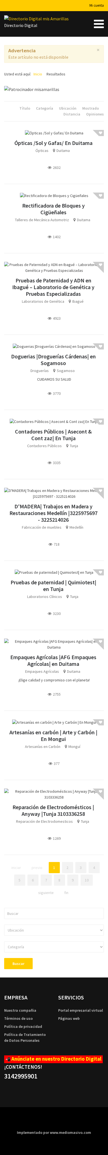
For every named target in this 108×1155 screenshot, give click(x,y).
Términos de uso (18, 1018)
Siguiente (46, 892)
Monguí (74, 746)
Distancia (72, 114)
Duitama (63, 150)
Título (25, 108)
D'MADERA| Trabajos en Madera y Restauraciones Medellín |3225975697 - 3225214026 (53, 513)
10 (87, 880)
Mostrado (91, 108)
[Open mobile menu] (99, 23)
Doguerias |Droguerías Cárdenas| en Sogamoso (53, 359)
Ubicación (68, 108)
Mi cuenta (96, 5)
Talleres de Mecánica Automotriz (42, 219)
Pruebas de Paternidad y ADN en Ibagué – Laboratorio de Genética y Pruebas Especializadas (53, 287)
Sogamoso (66, 370)
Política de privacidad (23, 1026)
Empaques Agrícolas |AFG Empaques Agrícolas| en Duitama (53, 660)
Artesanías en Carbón (42, 746)
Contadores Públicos (44, 445)
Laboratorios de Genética (43, 301)
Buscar (18, 963)
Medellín (76, 527)
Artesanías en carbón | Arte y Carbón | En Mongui (53, 735)
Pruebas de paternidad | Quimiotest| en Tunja (53, 585)
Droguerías (39, 370)
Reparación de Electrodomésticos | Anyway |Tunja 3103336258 (53, 810)
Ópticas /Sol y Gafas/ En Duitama (53, 142)
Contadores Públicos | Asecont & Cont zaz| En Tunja (53, 435)
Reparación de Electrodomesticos (44, 821)
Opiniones (95, 114)
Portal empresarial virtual (80, 1010)
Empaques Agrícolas (42, 671)
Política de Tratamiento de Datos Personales (25, 1037)
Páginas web (69, 1018)
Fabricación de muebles (41, 527)
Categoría (45, 108)
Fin (66, 892)
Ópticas (41, 150)
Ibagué (78, 301)
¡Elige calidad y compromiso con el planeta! (54, 680)
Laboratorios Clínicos (44, 596)
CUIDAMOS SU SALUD (54, 379)
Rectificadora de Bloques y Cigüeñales (53, 209)
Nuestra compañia (20, 1010)
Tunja (74, 445)
